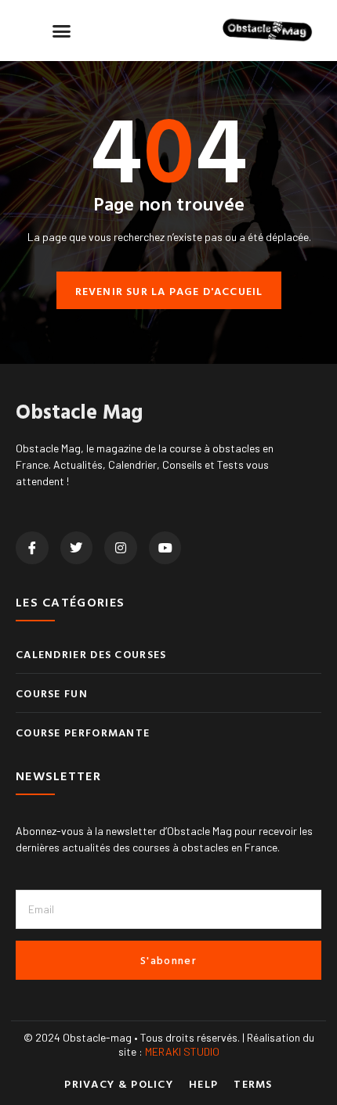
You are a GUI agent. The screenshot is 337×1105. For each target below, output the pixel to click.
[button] (62, 30)
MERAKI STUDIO (182, 1051)
